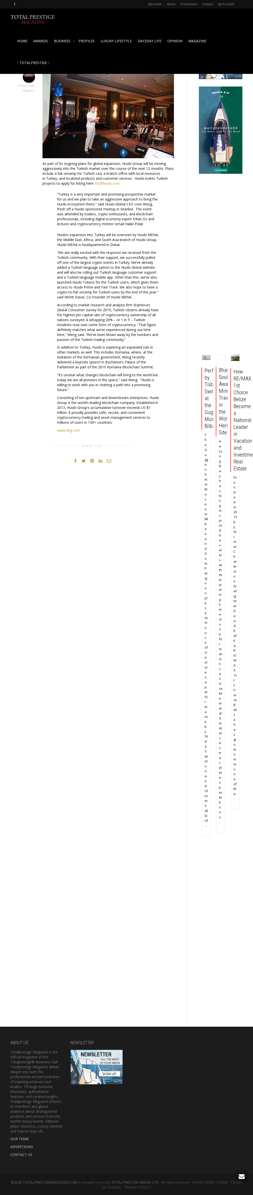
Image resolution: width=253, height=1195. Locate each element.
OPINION (174, 41)
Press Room (188, 4)
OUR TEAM (19, 1138)
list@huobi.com (107, 183)
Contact (207, 4)
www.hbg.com (68, 430)
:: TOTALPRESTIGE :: (33, 62)
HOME (22, 41)
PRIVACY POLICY (137, 1187)
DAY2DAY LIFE (149, 41)
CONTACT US (21, 1154)
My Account (226, 4)
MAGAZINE (197, 41)
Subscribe (155, 4)
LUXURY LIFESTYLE (116, 41)
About (171, 4)
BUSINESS (62, 41)
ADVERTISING (21, 1146)
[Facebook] (15, 4)
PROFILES (87, 41)
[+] (206, 357)
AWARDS (40, 41)
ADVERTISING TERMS (210, 1182)
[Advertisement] (221, 265)
